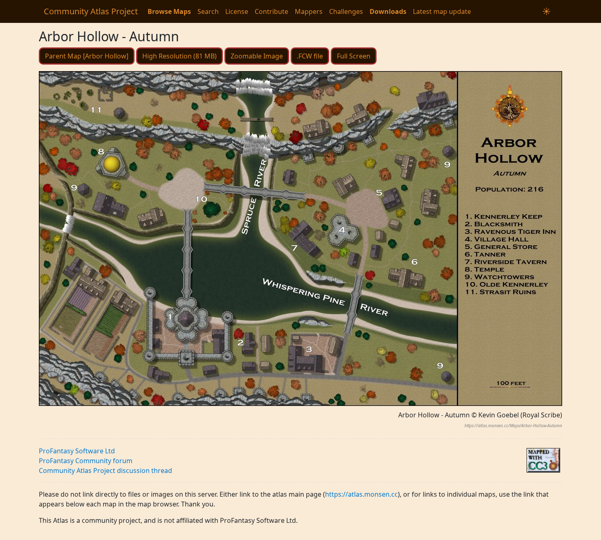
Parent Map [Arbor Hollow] (86, 56)
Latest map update (442, 11)
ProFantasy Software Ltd (77, 450)
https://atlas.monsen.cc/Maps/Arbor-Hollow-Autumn (513, 425)
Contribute (271, 11)
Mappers (309, 11)
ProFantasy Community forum (85, 460)
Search (208, 11)
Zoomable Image (257, 56)
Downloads (388, 11)
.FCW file (310, 56)
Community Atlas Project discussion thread (105, 470)
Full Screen (353, 56)
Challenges (346, 11)
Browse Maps (169, 11)
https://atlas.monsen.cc (361, 494)
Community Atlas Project (91, 11)
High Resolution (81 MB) (179, 56)
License (236, 11)
